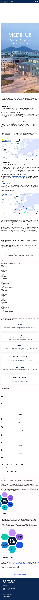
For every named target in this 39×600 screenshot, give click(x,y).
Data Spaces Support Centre (25, 563)
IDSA (20, 562)
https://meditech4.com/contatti (20, 574)
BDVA (38, 562)
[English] (36, 1)
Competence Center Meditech (15, 98)
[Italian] (37, 1)
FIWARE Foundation (15, 563)
